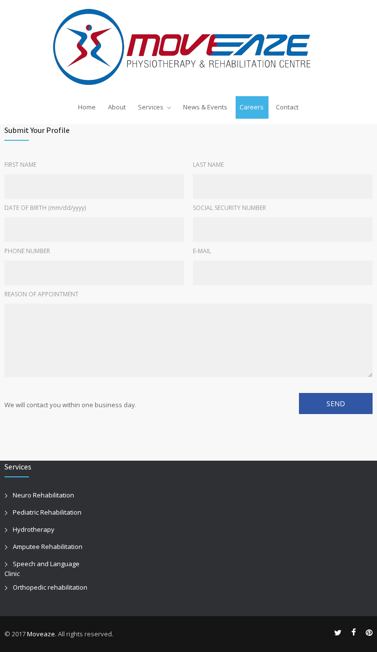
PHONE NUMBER (27, 251)
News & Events (205, 107)
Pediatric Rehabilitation (47, 512)
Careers (252, 107)
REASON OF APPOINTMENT (41, 294)
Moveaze (41, 633)
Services (150, 107)
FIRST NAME (20, 164)
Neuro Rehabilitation (43, 495)
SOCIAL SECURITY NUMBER (229, 208)
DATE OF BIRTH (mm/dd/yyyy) (45, 208)
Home (87, 107)
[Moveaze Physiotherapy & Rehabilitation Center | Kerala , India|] (188, 47)
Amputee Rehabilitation (47, 546)
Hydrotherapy (33, 529)
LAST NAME (208, 164)
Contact (287, 107)
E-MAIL (202, 251)
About (117, 107)
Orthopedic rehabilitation (50, 587)
